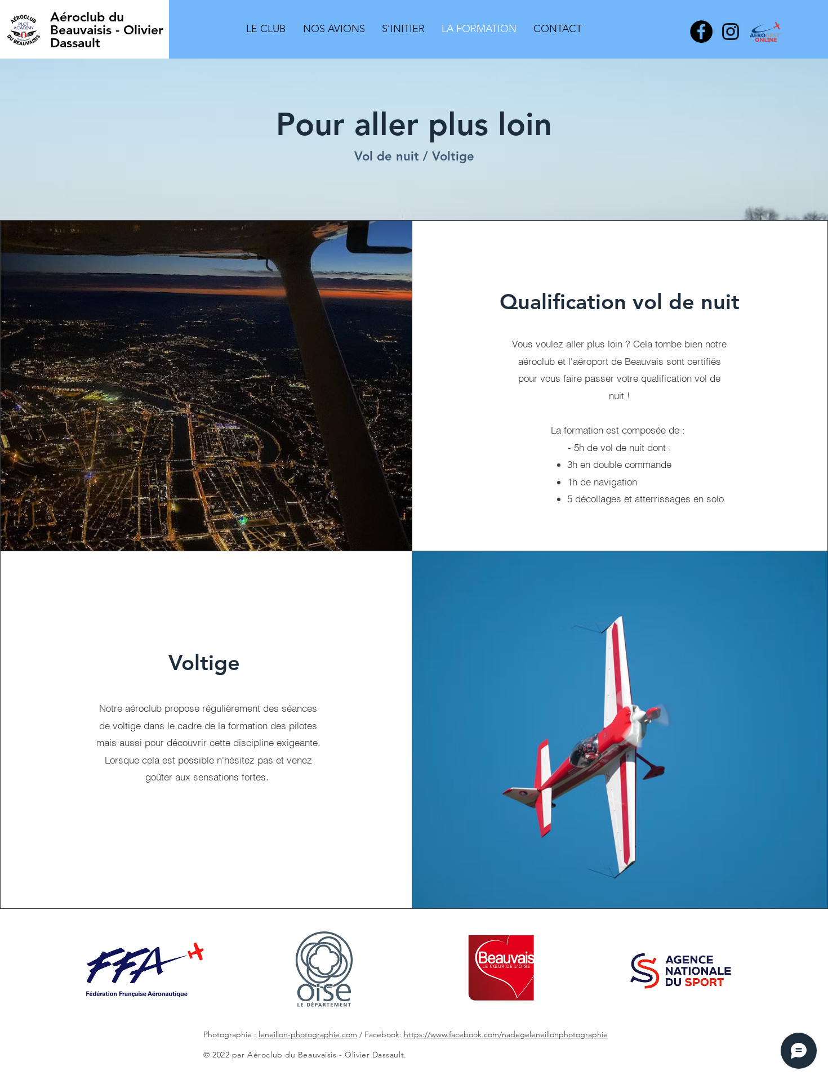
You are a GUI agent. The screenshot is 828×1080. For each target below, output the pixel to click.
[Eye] (144, 969)
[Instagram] (730, 31)
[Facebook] (701, 31)
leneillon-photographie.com (308, 1034)
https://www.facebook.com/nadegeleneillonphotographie (506, 1034)
